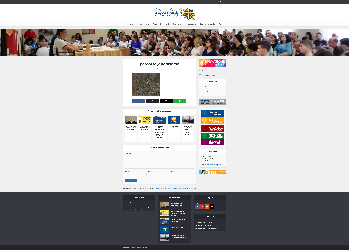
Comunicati (212, 81)
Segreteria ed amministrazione (184, 24)
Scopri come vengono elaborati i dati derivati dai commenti (176, 188)
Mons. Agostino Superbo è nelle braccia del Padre (131, 128)
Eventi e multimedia (207, 24)
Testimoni (157, 24)
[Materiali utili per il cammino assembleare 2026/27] (145, 120)
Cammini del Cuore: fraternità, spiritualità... (179, 236)
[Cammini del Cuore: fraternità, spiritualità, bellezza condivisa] (188, 120)
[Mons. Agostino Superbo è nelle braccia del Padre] (131, 120)
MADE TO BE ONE (174, 126)
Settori (166, 24)
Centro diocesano (142, 24)
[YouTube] (202, 206)
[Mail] (212, 206)
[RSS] (207, 206)
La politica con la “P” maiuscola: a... (178, 220)
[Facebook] (197, 206)
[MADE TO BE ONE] (174, 120)
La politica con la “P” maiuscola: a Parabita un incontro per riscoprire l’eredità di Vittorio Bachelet (159, 132)
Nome (127, 172)
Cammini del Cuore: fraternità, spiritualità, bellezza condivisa (188, 130)
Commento (128, 154)
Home (130, 24)
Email (150, 172)
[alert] (212, 75)
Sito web (174, 172)
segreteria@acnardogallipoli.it (213, 165)
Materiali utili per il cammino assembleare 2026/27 (145, 128)
